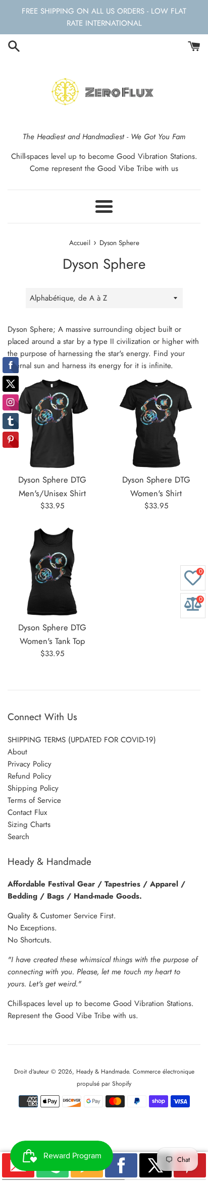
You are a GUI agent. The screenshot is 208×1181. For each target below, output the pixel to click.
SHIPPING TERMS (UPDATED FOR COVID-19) (82, 739)
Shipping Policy (33, 788)
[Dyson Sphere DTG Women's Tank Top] (52, 571)
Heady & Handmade (102, 1071)
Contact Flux (27, 812)
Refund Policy (29, 776)
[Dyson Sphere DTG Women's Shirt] (156, 423)
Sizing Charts (29, 824)
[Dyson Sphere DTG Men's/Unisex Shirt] (52, 423)
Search (18, 836)
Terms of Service (34, 800)
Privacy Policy (29, 764)
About (17, 751)
